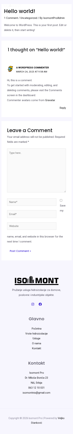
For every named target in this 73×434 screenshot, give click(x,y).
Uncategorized (28, 18)
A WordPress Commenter (32, 67)
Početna (36, 328)
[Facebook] (40, 304)
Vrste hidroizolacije (36, 333)
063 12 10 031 (36, 387)
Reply (63, 107)
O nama (36, 343)
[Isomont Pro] (12, 5)
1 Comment (11, 18)
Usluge (36, 338)
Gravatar (50, 100)
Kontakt (36, 348)
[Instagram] (32, 304)
